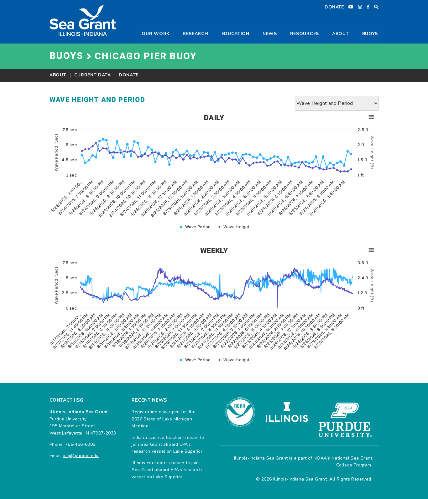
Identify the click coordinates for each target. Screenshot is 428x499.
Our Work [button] (156, 34)
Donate (128, 75)
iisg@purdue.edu (81, 456)
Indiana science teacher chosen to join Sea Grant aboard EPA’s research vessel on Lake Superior (168, 445)
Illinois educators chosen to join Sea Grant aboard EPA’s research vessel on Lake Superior (167, 470)
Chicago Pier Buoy (146, 56)
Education (235, 34)
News (270, 34)
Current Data (92, 75)
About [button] (340, 34)
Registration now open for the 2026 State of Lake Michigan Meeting (164, 419)
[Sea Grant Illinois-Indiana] (83, 20)
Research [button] (195, 34)
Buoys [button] (370, 34)
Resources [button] (304, 34)
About (58, 75)
